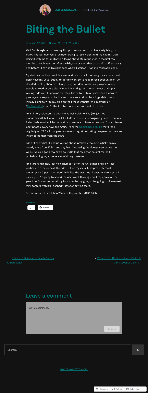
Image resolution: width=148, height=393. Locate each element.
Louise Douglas (66, 10)
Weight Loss (75, 43)
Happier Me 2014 (58, 43)
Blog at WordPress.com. (74, 369)
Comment (111, 329)
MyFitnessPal (35, 106)
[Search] (138, 349)
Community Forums (90, 126)
